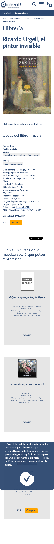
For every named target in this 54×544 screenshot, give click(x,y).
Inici (4, 18)
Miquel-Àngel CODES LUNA (22, 178)
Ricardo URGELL (23, 207)
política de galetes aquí (17, 454)
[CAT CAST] (49, 4)
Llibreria (27, 18)
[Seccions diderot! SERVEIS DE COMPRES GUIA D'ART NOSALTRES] (41, 4)
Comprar (14, 222)
